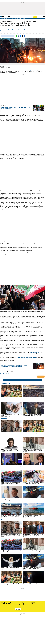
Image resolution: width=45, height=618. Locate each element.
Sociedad (9, 18)
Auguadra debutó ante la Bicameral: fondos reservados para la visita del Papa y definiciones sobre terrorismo (10, 434)
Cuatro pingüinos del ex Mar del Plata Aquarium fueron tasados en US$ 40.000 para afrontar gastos (33, 500)
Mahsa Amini (7, 373)
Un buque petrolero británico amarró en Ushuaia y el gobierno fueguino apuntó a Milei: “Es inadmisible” (10, 516)
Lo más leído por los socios (5, 383)
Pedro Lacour (25, 451)
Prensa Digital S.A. (22, 613)
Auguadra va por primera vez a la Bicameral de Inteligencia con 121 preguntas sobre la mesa (9, 500)
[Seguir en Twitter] (31, 603)
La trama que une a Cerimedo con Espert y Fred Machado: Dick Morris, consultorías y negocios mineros (11, 398)
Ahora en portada (4, 418)
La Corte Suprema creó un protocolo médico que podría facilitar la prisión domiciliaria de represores (33, 535)
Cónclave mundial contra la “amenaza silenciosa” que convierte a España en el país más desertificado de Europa (33, 398)
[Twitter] (22, 36)
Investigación (16, 18)
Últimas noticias (3, 519)
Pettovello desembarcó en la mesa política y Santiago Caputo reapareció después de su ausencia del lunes (32, 450)
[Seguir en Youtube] (35, 603)
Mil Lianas (20, 18)
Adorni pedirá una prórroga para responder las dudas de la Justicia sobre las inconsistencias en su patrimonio (33, 415)
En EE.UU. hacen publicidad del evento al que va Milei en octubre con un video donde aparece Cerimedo (11, 450)
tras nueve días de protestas (28, 69)
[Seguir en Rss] (37, 603)
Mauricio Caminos (3, 451)
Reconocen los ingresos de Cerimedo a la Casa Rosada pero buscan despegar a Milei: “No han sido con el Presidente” (11, 467)
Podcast (24, 18)
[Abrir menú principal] (44, 16)
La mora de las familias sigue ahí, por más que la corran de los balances (11, 415)
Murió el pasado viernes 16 (35, 352)
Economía (5, 18)
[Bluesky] (20, 36)
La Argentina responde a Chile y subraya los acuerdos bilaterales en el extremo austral (32, 516)
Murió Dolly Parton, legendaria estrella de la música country (10, 568)
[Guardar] (26, 36)
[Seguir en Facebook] (32, 603)
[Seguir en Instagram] (34, 603)
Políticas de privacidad (22, 614)
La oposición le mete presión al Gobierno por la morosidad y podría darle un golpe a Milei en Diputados (33, 483)
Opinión (12, 18)
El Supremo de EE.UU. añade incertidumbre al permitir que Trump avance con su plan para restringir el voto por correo (33, 584)
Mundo (1, 373)
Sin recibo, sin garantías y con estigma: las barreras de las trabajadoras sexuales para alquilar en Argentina (11, 483)
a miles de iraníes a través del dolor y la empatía (27, 357)
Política (2, 18)
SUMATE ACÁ (18, 609)
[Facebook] (18, 36)
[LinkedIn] (24, 36)
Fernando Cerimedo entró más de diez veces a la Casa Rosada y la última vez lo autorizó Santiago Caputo (32, 467)
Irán (3, 373)
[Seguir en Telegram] (33, 603)
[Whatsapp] (16, 36)
